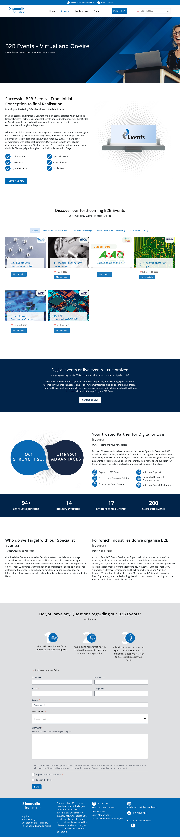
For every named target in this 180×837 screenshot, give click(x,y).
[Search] (168, 10)
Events (35, 230)
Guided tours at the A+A (111, 262)
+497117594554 (107, 2)
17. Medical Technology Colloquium (68, 264)
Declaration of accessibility (35, 822)
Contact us (99, 11)
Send (36, 786)
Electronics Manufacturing (55, 230)
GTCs (49, 780)
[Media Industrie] (17, 11)
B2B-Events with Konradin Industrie (22, 264)
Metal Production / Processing (111, 230)
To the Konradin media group (36, 825)
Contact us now (16, 180)
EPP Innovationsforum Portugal (152, 264)
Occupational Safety (139, 230)
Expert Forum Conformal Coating (22, 317)
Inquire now (119, 10)
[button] (69, 11)
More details (18, 274)
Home (52, 11)
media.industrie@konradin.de (82, 2)
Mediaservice (82, 11)
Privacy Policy (54, 774)
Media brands (39, 711)
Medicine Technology (82, 230)
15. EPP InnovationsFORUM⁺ (66, 317)
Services (64, 11)
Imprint (25, 816)
